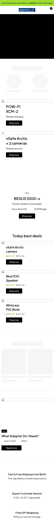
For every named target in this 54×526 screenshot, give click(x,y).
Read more (11, 448)
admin (24, 441)
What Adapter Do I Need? (20, 436)
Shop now (14, 123)
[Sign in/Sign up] (43, 10)
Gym (4, 431)
